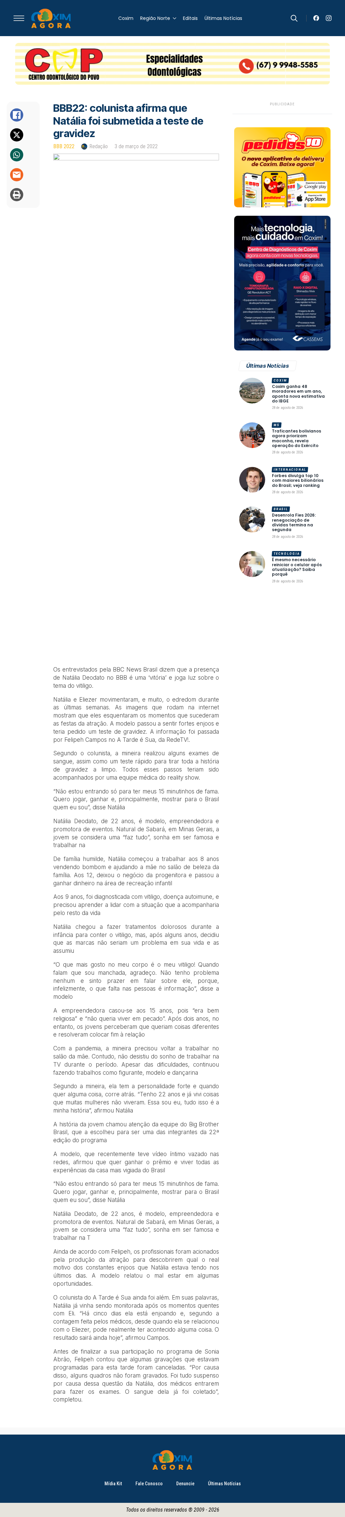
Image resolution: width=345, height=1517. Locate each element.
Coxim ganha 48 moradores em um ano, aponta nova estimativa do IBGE (298, 394)
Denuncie (185, 1483)
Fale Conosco (149, 1483)
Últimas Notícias (223, 18)
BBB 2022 (63, 146)
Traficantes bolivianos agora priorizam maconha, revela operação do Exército (296, 438)
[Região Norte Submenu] (173, 18)
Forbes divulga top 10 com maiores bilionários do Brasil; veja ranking (297, 480)
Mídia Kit (113, 1483)
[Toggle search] (294, 18)
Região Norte (155, 18)
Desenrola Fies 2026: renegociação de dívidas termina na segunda (294, 522)
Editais (190, 18)
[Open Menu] (18, 18)
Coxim (125, 18)
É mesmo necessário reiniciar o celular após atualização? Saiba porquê (297, 567)
